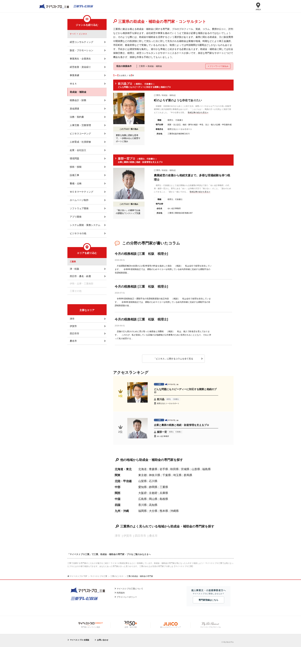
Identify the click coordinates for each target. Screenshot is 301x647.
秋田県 (174, 469)
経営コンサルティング (81, 42)
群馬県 (188, 475)
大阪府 (142, 493)
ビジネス (83, 34)
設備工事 (74, 175)
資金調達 (74, 108)
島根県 (164, 499)
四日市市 (74, 333)
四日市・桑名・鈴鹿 (80, 276)
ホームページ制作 (79, 200)
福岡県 (142, 510)
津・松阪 (74, 268)
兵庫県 (164, 493)
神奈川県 (154, 475)
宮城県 (185, 469)
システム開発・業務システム (85, 225)
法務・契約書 (77, 117)
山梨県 (142, 481)
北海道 (142, 469)
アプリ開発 (76, 216)
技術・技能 (76, 166)
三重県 (164, 487)
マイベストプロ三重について (130, 589)
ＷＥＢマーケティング (81, 191)
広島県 (142, 499)
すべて (73, 34)
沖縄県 (174, 510)
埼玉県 (177, 475)
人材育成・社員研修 (80, 141)
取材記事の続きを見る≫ (198, 112)
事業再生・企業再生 (80, 58)
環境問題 (74, 158)
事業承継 (74, 75)
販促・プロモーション (81, 50)
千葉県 (166, 475)
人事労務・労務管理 (80, 125)
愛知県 (142, 487)
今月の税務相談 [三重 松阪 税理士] (141, 253)
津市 (72, 318)
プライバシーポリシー (127, 597)
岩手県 (164, 469)
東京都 (142, 475)
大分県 (153, 510)
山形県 (196, 469)
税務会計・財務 (78, 100)
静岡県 (153, 487)
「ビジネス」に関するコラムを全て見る (173, 358)
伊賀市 (73, 326)
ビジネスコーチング (80, 133)
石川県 (153, 481)
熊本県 (164, 510)
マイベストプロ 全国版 (79, 640)
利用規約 (121, 593)
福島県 (206, 469)
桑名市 (73, 341)
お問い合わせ (102, 640)
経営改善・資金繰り (80, 67)
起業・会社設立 (78, 150)
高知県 (153, 505)
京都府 (153, 493)
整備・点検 (76, 183)
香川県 (142, 505)
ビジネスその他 (78, 233)
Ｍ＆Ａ (73, 83)
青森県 (153, 469)
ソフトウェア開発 (79, 208)
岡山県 (153, 499)
